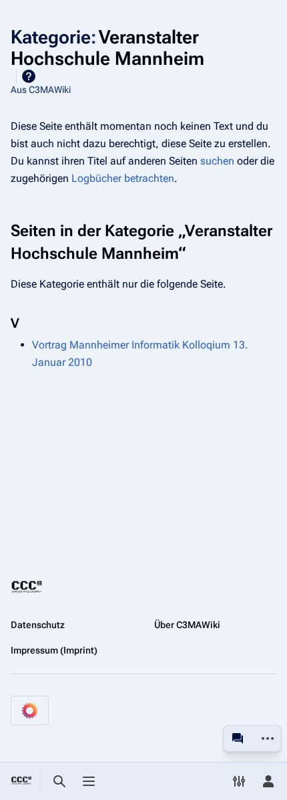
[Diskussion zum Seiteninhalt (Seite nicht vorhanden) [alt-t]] (238, 738)
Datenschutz (38, 624)
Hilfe (28, 76)
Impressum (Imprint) (54, 650)
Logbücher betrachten (122, 178)
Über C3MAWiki (187, 624)
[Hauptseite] (21, 781)
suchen (217, 161)
